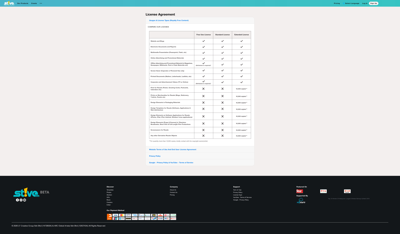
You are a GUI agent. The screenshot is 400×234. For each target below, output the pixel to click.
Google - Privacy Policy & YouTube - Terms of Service (171, 162)
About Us (173, 190)
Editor (109, 205)
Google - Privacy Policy (241, 200)
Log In (365, 3)
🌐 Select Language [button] (351, 3)
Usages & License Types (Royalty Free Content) (169, 20)
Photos (109, 192)
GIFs (108, 197)
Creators (109, 202)
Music (109, 200)
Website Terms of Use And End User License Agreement (172, 149)
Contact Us (173, 192)
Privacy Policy (154, 156)
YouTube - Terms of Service (242, 197)
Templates (110, 190)
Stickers (109, 195)
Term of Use (237, 190)
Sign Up (373, 3)
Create (34, 3)
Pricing (337, 3)
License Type (237, 195)
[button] (23, 3)
